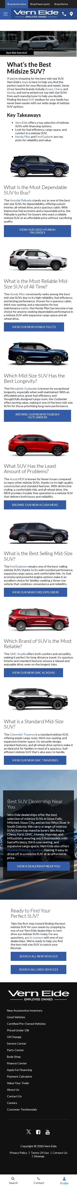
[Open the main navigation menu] (5, 14)
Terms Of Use (40, 1152)
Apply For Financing (19, 1070)
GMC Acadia (18, 654)
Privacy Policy (18, 1152)
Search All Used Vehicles (38, 969)
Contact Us (14, 1096)
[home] (36, 13)
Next (73, 43)
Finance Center (17, 1063)
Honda (11, 92)
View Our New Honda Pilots (34, 327)
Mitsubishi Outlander (23, 388)
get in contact (34, 937)
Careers (12, 1103)
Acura (49, 89)
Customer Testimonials (22, 1109)
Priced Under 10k (18, 1030)
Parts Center (15, 1050)
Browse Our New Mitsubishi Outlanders (38, 416)
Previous (4, 43)
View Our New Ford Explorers (35, 592)
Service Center (16, 1043)
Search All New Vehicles (39, 956)
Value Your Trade (18, 1083)
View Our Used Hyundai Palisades (37, 231)
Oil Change (14, 1037)
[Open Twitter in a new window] (29, 1132)
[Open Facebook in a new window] (38, 1132)
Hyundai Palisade (21, 200)
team (25, 82)
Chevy (58, 89)
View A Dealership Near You (38, 866)
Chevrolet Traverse (22, 734)
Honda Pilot (22, 136)
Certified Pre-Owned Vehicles (26, 1023)
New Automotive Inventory (24, 1010)
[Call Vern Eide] (64, 13)
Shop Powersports (40, 4)
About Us (13, 1089)
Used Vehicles (16, 1017)
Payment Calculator (19, 1076)
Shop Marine (61, 4)
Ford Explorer (44, 136)
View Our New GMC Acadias (33, 672)
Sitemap (39, 1156)
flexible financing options (25, 850)
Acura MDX (17, 479)
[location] (71, 13)
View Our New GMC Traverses (35, 760)
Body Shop (14, 1056)
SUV (31, 99)
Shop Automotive (16, 4)
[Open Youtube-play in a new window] (48, 1132)
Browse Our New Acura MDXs (35, 505)
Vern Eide (21, 122)
